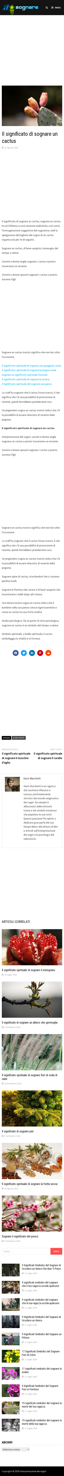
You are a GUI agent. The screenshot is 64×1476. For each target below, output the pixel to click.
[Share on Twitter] (24, 653)
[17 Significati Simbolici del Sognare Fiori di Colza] (11, 1352)
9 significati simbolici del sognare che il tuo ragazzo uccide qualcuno (40, 1284)
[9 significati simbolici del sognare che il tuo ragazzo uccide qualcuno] (11, 1283)
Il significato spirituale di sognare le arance (25, 379)
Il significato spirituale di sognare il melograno (28, 970)
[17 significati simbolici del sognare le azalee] (11, 1369)
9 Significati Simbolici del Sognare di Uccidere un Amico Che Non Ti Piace (41, 1267)
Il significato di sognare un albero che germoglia (29, 1022)
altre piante (19, 737)
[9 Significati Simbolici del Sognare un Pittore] (11, 1334)
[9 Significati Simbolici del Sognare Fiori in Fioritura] (11, 1386)
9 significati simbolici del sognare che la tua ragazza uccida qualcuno (40, 1301)
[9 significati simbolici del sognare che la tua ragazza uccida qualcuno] (11, 1300)
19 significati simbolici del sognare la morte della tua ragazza (42, 1422)
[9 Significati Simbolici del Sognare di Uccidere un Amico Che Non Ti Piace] (11, 1265)
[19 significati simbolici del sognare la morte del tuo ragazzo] (11, 1403)
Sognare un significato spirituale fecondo (25, 374)
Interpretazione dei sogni (33, 1471)
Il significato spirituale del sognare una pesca (27, 384)
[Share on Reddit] (48, 653)
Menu (58, 7)
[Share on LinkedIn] (32, 653)
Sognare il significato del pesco (20, 1236)
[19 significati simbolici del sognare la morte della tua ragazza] (11, 1420)
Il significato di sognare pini (17, 1131)
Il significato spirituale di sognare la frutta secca (29, 1184)
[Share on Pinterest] (40, 653)
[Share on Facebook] (16, 653)
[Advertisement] (32, 47)
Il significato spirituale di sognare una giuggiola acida (31, 365)
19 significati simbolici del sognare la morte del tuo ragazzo (42, 1405)
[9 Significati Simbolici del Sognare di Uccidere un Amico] (11, 1317)
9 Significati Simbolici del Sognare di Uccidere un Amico (41, 1318)
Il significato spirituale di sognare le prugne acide (29, 370)
